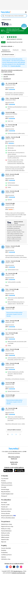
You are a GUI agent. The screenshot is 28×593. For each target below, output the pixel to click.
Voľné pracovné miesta (6, 485)
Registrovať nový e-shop (7, 526)
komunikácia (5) (7, 79)
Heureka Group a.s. (17, 571)
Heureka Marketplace (6, 531)
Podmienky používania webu (18, 573)
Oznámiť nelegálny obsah (7, 494)
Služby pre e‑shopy (5, 529)
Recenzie (5, 50)
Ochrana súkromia (5, 513)
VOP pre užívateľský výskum (8, 518)
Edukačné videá (5, 539)
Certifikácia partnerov (6, 555)
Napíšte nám (14, 459)
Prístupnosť (4, 496)
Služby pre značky (5, 533)
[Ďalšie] (20, 434)
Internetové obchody (6, 19)
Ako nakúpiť (4, 502)
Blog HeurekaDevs (5, 492)
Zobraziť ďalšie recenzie (14, 430)
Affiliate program (5, 537)
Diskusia (24, 50)
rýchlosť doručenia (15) (8, 74)
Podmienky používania (6, 483)
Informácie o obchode (6, 46)
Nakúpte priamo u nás (6, 509)
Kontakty (3, 481)
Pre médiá (3, 487)
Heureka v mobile (5, 505)
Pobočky (15, 50)
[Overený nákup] (16, 83)
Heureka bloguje (5, 489)
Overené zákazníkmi (15, 66)
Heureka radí (4, 507)
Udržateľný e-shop (5, 559)
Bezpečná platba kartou (7, 515)
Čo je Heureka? (4, 478)
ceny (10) (5, 76)
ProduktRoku (4, 552)
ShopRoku (3, 550)
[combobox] (14, 15)
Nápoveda (3, 542)
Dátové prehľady (5, 535)
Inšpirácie (3, 557)
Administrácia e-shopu (6, 524)
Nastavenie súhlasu (6, 511)
